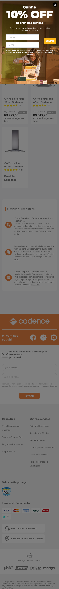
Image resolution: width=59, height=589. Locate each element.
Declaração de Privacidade (42, 50)
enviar (50, 41)
